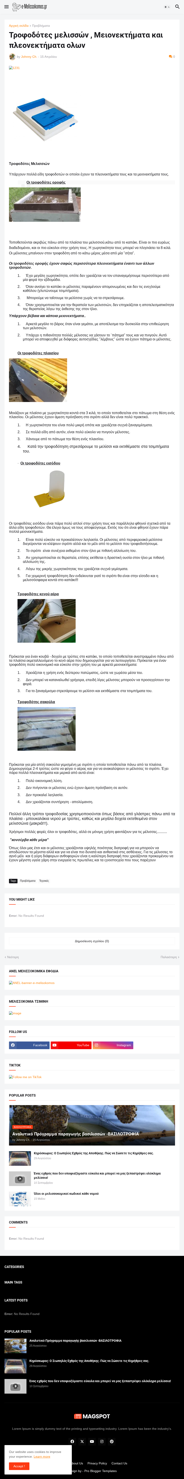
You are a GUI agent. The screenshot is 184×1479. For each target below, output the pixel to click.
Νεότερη (13, 957)
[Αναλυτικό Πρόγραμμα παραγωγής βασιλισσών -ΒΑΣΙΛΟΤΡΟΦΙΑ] (15, 1346)
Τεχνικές (44, 880)
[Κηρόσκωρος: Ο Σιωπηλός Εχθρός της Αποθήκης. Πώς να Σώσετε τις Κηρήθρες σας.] (20, 1158)
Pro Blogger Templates (100, 1471)
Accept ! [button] (19, 1466)
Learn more (42, 1456)
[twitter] (82, 1442)
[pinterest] (112, 1442)
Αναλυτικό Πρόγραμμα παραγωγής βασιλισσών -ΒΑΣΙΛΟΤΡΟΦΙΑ (75, 1340)
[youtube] (92, 1442)
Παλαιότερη (169, 957)
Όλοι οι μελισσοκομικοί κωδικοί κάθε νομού (66, 1193)
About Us (76, 1463)
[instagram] (102, 1442)
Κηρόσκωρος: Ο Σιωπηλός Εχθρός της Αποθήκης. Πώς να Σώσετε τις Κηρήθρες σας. (94, 1153)
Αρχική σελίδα (18, 25)
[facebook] (72, 1442)
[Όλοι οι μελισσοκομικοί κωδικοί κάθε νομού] (20, 1199)
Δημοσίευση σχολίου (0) (92, 941)
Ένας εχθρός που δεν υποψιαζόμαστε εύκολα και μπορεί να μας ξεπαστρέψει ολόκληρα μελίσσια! (97, 1175)
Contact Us (119, 1463)
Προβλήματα (41, 25)
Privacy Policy (97, 1463)
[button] (6, 7)
